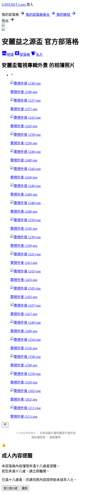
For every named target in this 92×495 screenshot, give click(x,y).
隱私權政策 (38, 437)
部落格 (25, 54)
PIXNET (31, 433)
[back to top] (5, 425)
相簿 (11, 54)
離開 (24, 488)
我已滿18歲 (10, 488)
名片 (39, 54)
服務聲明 (55, 437)
